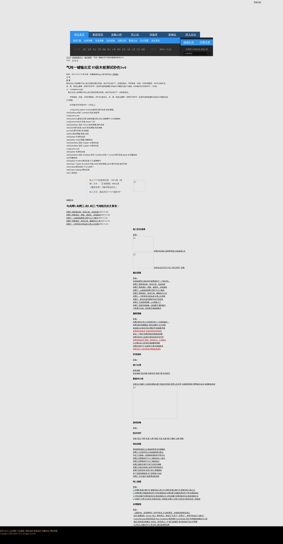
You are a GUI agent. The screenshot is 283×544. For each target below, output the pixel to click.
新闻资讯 (98, 34)
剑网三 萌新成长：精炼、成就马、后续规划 (83, 215)
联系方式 (37, 531)
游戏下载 (77, 40)
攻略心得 (116, 34)
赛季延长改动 (198, 384)
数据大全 (133, 40)
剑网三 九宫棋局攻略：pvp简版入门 (147, 302)
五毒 (114, 49)
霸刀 (85, 49)
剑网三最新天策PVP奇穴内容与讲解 (147, 464)
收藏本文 (69, 200)
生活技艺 (166, 373)
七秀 (133, 49)
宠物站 (172, 34)
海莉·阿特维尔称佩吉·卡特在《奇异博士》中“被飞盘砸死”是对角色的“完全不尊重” (166, 522)
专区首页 (79, 34)
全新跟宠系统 (187, 384)
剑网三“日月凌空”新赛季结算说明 (146, 476)
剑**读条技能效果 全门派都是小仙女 (147, 473)
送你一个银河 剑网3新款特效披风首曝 (148, 334)
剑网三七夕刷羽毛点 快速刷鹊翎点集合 (148, 452)
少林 (128, 49)
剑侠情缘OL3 (77, 57)
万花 (138, 49)
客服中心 (45, 531)
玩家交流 (151, 373)
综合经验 (111, 40)
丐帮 (99, 49)
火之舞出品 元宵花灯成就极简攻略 (146, 343)
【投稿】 (115, 74)
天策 (123, 49)
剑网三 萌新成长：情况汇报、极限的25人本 (83, 221)
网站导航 (53, 531)
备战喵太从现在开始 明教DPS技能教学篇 (149, 328)
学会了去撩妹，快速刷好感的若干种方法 (149, 455)
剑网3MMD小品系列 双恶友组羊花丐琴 (148, 337)
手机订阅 (257, 2)
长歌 (89, 49)
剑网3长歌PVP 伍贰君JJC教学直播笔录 (148, 346)
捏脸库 (154, 34)
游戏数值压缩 (210, 384)
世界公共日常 (176, 384)
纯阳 (143, 49)
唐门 (109, 49)
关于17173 (4, 531)
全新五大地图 (138, 384)
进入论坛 (190, 34)
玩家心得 (122, 40)
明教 (104, 49)
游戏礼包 (188, 42)
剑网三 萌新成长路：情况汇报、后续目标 (82, 212)
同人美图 (144, 40)
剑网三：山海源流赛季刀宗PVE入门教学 (82, 218)
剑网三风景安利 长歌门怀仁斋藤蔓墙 (147, 470)
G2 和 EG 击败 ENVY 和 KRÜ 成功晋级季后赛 (152, 525)
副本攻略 (88, 40)
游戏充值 (196, 49)
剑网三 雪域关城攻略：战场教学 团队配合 (149, 305)
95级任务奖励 (164, 384)
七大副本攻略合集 (151, 384)
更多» (135, 235)
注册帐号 (189, 49)
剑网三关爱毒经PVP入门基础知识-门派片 (149, 458)
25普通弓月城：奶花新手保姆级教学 (147, 308)
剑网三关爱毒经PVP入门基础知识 (146, 461)
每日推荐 (88, 57)
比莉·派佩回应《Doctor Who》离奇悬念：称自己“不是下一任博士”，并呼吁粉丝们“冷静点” (169, 516)
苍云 (94, 49)
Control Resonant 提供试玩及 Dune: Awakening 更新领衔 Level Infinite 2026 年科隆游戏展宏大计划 (170, 519)
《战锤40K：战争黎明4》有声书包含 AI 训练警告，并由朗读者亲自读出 (162, 513)
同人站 (135, 34)
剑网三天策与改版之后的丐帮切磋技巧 (148, 467)
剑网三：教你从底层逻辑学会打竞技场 (148, 299)
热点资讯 (155, 40)
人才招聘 (12, 531)
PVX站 (169, 49)
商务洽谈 (29, 531)
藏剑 (119, 49)
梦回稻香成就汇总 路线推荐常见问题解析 (149, 449)
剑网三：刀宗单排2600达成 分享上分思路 (82, 224)
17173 (68, 57)
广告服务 (20, 531)
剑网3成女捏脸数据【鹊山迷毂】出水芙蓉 (149, 325)
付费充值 (205, 42)
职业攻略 (99, 40)
